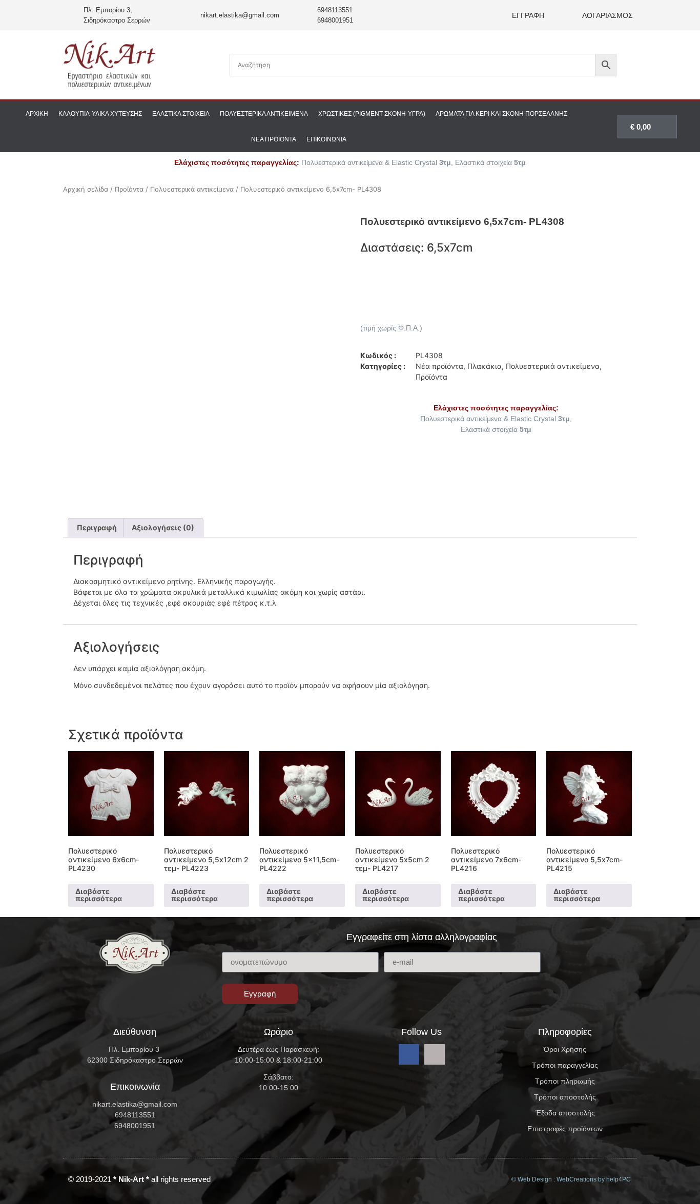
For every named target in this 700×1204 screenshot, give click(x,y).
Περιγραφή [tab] (97, 527)
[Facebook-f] (409, 1054)
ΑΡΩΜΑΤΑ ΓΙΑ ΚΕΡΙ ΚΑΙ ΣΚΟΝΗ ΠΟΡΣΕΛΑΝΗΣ (501, 113)
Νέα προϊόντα (273, 139)
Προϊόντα (129, 189)
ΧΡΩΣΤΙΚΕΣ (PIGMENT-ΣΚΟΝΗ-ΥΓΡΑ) (371, 113)
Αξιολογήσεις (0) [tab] (163, 527)
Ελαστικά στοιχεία (181, 113)
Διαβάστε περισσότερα (98, 895)
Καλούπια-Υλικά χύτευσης (100, 113)
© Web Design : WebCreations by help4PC (571, 1179)
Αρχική (37, 113)
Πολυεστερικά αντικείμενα (264, 113)
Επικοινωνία (326, 139)
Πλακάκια (484, 366)
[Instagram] (434, 1054)
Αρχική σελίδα (85, 189)
